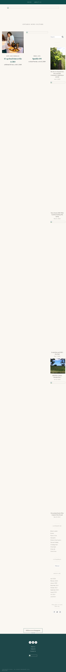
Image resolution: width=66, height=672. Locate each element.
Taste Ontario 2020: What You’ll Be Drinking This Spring (57, 214)
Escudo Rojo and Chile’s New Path (57, 353)
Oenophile (52, 537)
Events (52, 533)
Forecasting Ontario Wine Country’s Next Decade (57, 514)
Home (29, 2)
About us (37, 2)
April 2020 (53, 578)
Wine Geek (53, 547)
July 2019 (52, 594)
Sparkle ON (37, 58)
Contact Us (33, 651)
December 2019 (54, 585)
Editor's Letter (54, 531)
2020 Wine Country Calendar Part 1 (57, 376)
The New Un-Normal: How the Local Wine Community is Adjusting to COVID (57, 74)
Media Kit (33, 649)
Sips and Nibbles (12, 56)
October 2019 (53, 587)
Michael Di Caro (9, 64)
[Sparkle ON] (37, 42)
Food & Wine (53, 535)
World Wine (53, 551)
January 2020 (53, 583)
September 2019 (54, 590)
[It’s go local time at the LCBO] (13, 42)
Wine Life (37, 56)
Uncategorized (54, 544)
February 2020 (54, 581)
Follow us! (57, 566)
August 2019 (53, 592)
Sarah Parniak (33, 61)
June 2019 (53, 596)
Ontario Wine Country (55, 540)
